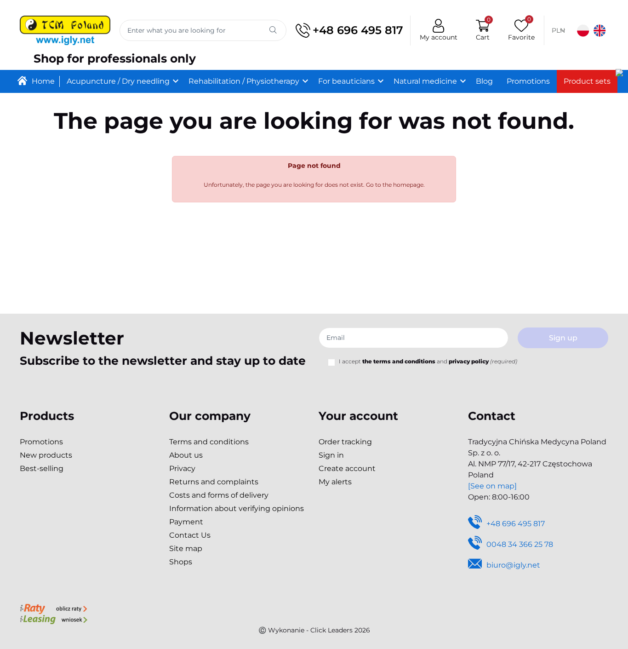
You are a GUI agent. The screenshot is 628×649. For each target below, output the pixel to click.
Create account (347, 468)
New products (46, 455)
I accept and (428, 361)
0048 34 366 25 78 (519, 544)
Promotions (41, 441)
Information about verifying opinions (236, 508)
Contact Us (190, 535)
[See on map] (492, 486)
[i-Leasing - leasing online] (53, 619)
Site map (185, 548)
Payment (186, 521)
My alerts (335, 481)
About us (186, 455)
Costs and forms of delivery (218, 495)
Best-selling (41, 468)
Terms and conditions (209, 441)
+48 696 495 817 (358, 30)
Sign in (331, 455)
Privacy (182, 468)
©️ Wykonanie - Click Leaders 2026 (314, 630)
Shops (180, 561)
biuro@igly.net (513, 565)
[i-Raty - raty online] (53, 608)
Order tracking (345, 441)
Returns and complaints (213, 481)
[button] (482, 30)
